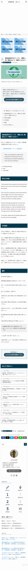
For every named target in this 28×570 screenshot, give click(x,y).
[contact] (17, 475)
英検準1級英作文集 (17, 525)
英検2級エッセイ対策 (7, 62)
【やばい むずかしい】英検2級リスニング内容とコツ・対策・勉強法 (13, 413)
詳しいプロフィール (14, 470)
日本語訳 (6, 120)
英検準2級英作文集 (20, 528)
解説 (5, 122)
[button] (3, 437)
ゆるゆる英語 (21, 543)
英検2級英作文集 (21, 431)
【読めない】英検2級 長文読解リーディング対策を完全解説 (13, 397)
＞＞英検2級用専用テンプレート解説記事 (11, 148)
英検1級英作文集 (17, 523)
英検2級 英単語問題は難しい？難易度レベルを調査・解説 (13, 389)
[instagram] (14, 475)
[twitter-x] (11, 475)
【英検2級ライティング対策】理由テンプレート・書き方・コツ (13, 405)
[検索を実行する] (25, 444)
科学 (13, 521)
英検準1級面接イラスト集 (7, 528)
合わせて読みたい (8, 125)
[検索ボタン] (26, 2)
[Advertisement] (14, 18)
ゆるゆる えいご (14, 2)
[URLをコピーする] (25, 437)
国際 (3, 521)
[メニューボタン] (2, 2)
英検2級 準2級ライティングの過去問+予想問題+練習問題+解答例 (13, 381)
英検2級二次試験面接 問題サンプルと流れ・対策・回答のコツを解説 (13, 421)
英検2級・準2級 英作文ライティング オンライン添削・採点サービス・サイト (13, 373)
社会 (15, 431)
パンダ (11, 539)
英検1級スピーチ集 (6, 523)
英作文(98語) (7, 117)
